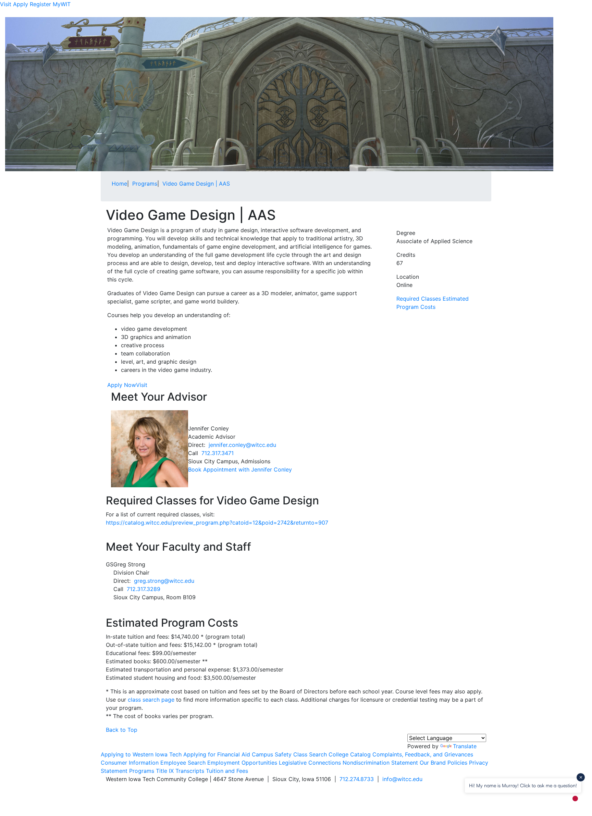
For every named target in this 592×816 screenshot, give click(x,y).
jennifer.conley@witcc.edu (242, 444)
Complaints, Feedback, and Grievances (422, 754)
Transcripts (189, 770)
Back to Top (121, 729)
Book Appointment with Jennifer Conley (240, 469)
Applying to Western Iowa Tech (141, 754)
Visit (5, 4)
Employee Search (183, 762)
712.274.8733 (357, 779)
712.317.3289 (143, 589)
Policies (457, 762)
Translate (465, 746)
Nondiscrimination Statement (380, 762)
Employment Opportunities (242, 762)
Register (40, 4)
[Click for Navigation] (481, 12)
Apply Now (121, 384)
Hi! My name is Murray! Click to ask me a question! (523, 785)
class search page (151, 699)
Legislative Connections (310, 762)
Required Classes (418, 298)
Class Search (310, 754)
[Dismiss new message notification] (580, 777)
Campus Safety (272, 754)
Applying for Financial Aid (216, 754)
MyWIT (62, 4)
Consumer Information (130, 762)
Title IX (165, 770)
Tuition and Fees (227, 770)
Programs (141, 770)
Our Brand (433, 762)
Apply (20, 4)
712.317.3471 (217, 453)
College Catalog (350, 754)
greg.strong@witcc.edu (164, 580)
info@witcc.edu (402, 779)
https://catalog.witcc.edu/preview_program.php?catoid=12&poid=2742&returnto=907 (217, 522)
